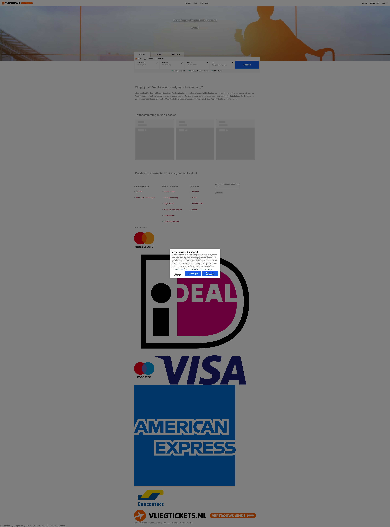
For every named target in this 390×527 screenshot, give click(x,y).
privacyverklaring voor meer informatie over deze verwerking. (193, 269)
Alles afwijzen (193, 274)
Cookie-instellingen (178, 274)
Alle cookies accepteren (210, 273)
